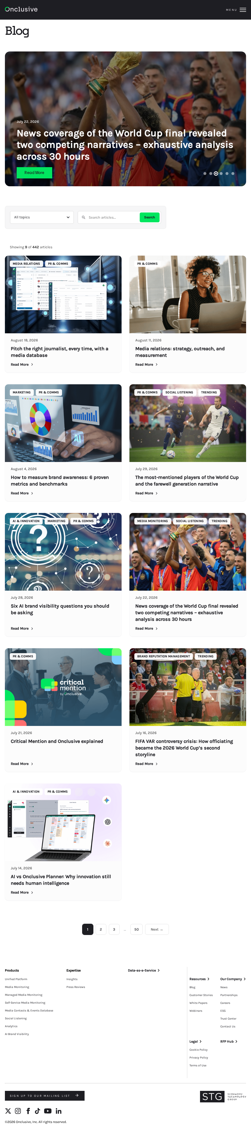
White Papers (198, 1003)
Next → (157, 929)
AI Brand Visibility (17, 1034)
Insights (71, 979)
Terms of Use (197, 1065)
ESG (223, 1010)
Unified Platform (16, 979)
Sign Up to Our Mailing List (41, 1095)
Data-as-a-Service (142, 970)
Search (149, 217)
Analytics (11, 1026)
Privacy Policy (198, 1057)
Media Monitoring (17, 987)
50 (136, 929)
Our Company (231, 979)
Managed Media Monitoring (23, 995)
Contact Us (227, 1026)
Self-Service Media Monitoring (25, 1002)
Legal (193, 1041)
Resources (197, 979)
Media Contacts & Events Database (29, 1010)
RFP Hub (227, 1041)
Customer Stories (201, 995)
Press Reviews (75, 987)
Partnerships (229, 995)
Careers (225, 1003)
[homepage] (34, 10)
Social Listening (16, 1018)
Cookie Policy (198, 1049)
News (223, 987)
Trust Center (228, 1018)
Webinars (195, 1010)
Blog (192, 987)
